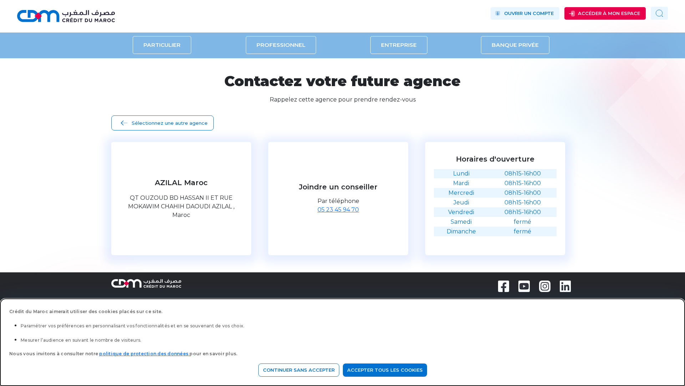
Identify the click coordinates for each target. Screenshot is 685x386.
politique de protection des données (144, 353)
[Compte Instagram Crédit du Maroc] (544, 285)
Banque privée (515, 45)
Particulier (162, 45)
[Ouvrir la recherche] (659, 13)
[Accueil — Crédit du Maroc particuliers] (114, 13)
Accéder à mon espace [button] (609, 13)
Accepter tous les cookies (385, 370)
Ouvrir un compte (529, 13)
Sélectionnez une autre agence (170, 123)
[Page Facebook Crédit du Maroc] (503, 285)
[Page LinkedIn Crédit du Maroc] (565, 285)
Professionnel (281, 45)
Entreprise (399, 45)
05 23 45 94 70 (338, 209)
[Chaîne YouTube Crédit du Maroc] (524, 285)
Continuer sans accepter (299, 370)
